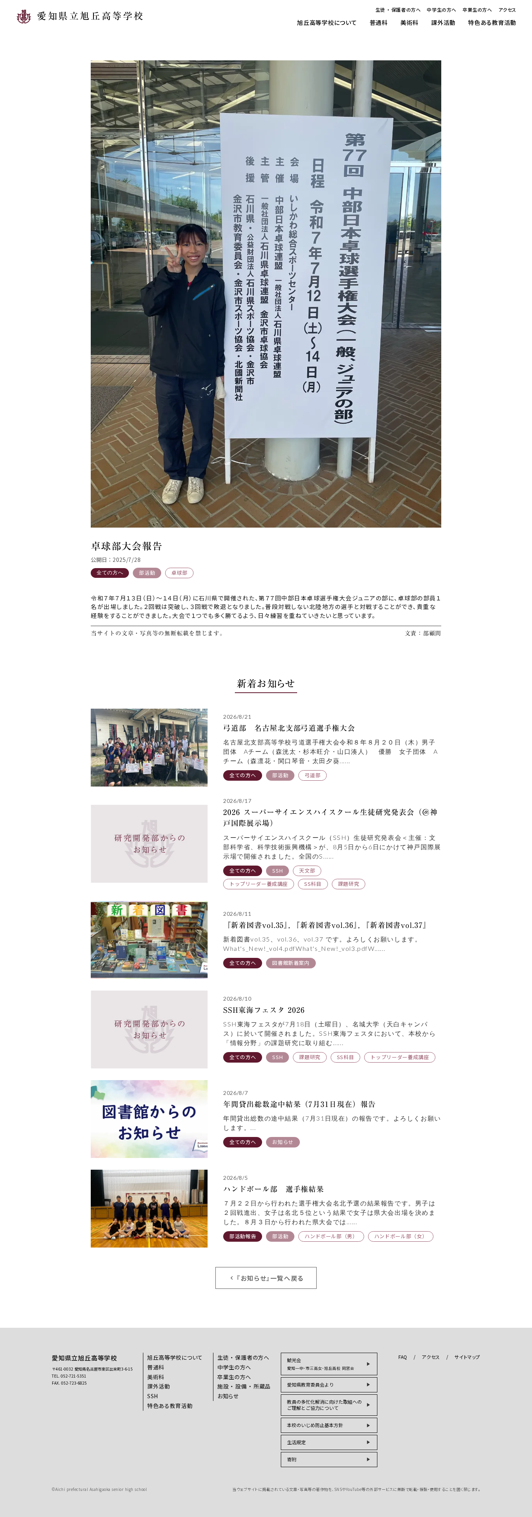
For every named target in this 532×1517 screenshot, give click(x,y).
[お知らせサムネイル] (149, 748)
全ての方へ (110, 572)
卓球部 (179, 572)
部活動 (147, 572)
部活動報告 (242, 1236)
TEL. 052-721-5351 (69, 1376)
